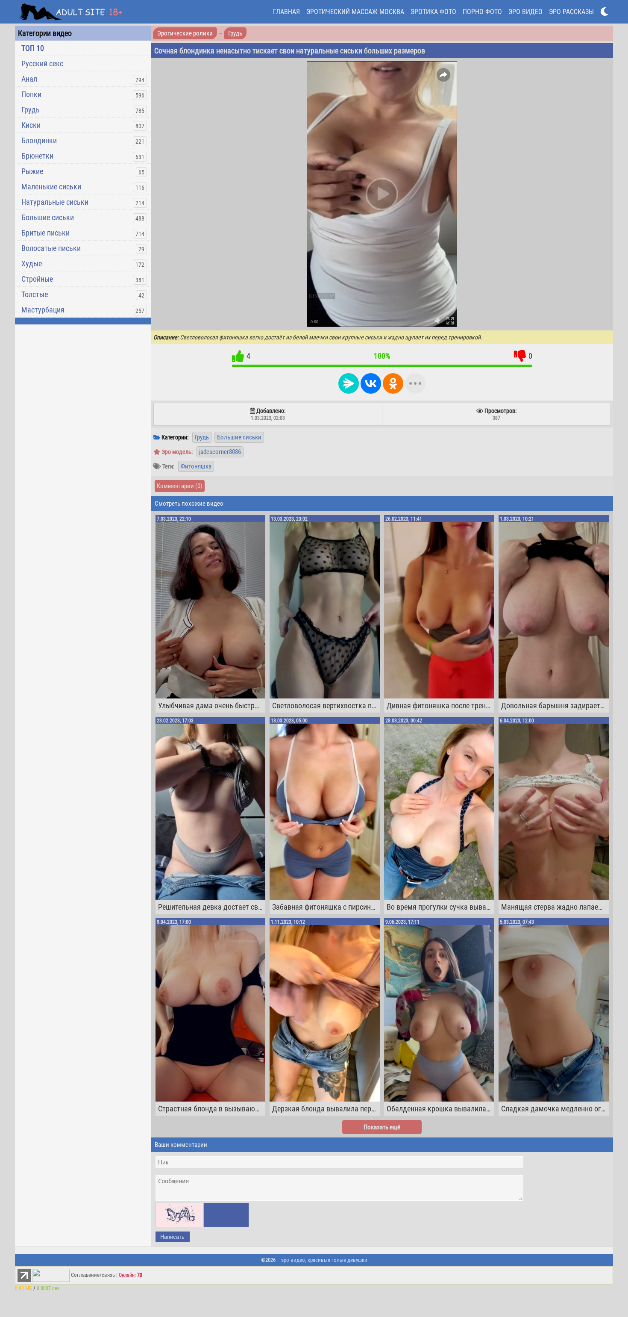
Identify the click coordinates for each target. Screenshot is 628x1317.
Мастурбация (43, 309)
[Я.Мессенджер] (348, 383)
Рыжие (32, 171)
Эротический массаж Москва (355, 12)
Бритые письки (45, 232)
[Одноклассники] (393, 383)
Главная (286, 12)
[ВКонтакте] (371, 383)
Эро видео (525, 12)
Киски (31, 125)
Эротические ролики (185, 33)
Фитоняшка (196, 466)
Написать (172, 1237)
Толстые (34, 294)
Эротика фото (433, 12)
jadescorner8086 (220, 452)
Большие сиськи (47, 217)
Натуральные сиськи (54, 201)
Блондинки (39, 140)
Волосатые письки (51, 248)
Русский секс (42, 63)
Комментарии (179, 486)
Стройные (37, 278)
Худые (31, 263)
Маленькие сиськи (51, 186)
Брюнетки (37, 155)
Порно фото (482, 12)
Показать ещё (382, 1127)
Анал (29, 78)
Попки (31, 94)
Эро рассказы (571, 12)
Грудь (30, 109)
